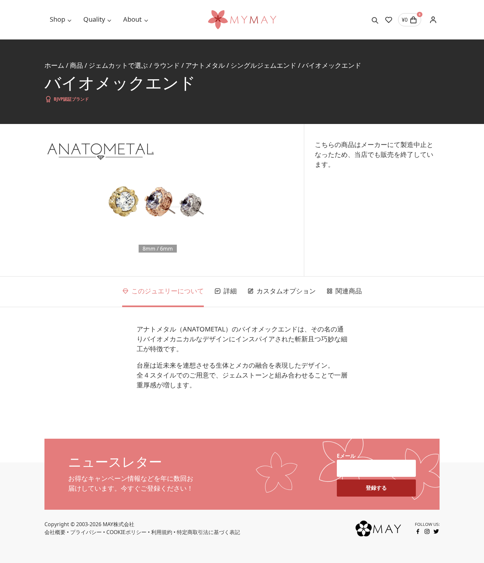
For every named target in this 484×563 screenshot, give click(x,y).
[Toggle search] (375, 19)
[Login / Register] (433, 19)
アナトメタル (205, 65)
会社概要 (55, 532)
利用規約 (161, 532)
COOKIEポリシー (126, 532)
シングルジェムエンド (263, 65)
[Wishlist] (389, 19)
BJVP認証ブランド (71, 99)
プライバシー (86, 532)
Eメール (346, 455)
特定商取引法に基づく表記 (208, 532)
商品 (76, 65)
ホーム (54, 65)
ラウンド (166, 65)
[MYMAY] (242, 19)
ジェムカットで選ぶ (118, 65)
